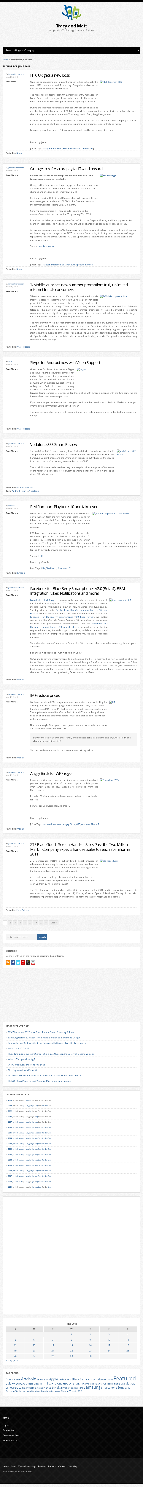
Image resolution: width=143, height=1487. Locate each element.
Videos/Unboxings (27, 1466)
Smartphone (109, 1387)
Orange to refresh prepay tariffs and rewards (67, 168)
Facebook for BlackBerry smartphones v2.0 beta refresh (62, 616)
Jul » (16, 1360)
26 (15, 1356)
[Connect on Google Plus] (28, 962)
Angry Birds (69, 824)
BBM (69, 1379)
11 (127, 1339)
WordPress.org (10, 1440)
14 (52, 1345)
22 (71, 1350)
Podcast (52, 1466)
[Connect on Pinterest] (23, 962)
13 (34, 1345)
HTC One (56, 1383)
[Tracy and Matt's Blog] (71, 19)
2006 (10, 1181)
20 (34, 1350)
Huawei (24, 491)
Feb (16, 1122)
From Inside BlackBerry (42, 600)
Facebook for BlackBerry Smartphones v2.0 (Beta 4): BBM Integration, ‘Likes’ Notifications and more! (77, 591)
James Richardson (16, 74)
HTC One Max (87, 1383)
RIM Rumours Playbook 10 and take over (64, 506)
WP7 (78, 824)
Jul (33, 1106)
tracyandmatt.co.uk (53, 148)
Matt (10, 361)
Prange (67, 264)
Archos (62, 1379)
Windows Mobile (39, 1391)
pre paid (81, 264)
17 (109, 1345)
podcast (74, 1388)
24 (109, 1350)
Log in (6, 1425)
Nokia (58, 1388)
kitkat (131, 1383)
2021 (10, 1116)
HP (41, 1383)
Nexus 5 (48, 1387)
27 (34, 1356)
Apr (23, 1106)
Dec (49, 1127)
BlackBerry (80, 1379)
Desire (110, 1379)
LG (16, 1387)
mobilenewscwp (47, 246)
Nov (46, 1106)
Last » (54, 922)
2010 (10, 1160)
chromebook (97, 1379)
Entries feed (9, 1430)
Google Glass (32, 1383)
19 (15, 1350)
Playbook (62, 568)
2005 (10, 1187)
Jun (30, 1100)
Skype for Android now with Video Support (65, 362)
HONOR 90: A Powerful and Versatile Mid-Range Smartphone (39, 1080)
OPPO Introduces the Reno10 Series (26, 1064)
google (20, 1383)
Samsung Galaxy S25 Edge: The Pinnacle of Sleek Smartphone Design (44, 1037)
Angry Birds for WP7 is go (51, 773)
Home (5, 59)
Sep (39, 1127)
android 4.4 (43, 1379)
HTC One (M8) (71, 1383)
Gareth (11, 505)
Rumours (20, 573)
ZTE (80, 1391)
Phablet (66, 1387)
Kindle (123, 1383)
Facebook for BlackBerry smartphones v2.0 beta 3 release (68, 625)
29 (71, 1356)
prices (89, 264)
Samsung (92, 1387)
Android (16, 491)
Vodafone (34, 491)
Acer (8, 1379)
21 (52, 1350)
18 (127, 1345)
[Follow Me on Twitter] (18, 962)
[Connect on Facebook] (13, 962)
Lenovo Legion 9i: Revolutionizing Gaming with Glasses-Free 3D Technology (47, 1043)
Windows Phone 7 (90, 824)
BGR (40, 556)
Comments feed (11, 1435)
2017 (10, 1122)
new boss (73, 148)
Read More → (12, 81)
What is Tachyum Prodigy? (21, 1059)
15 (71, 1345)
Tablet (19, 1391)
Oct (43, 1106)
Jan (14, 1122)
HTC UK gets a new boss (50, 75)
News (19, 153)
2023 (10, 1106)
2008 (10, 1170)
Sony (120, 1387)
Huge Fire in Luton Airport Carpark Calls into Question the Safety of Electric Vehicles (51, 1053)
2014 (10, 1138)
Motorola (31, 1387)
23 (90, 1350)
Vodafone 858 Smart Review (53, 444)
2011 (10, 1154)
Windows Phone (59, 1391)
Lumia (22, 1387)
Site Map (72, 1466)
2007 (10, 1176)
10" (69, 568)
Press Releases (23, 347)
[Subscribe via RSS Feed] (8, 962)
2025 (10, 1100)
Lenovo (10, 1387)
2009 (10, 1165)
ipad (109, 1383)
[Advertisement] (71, 39)
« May (9, 1360)
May (27, 1100)
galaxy (10, 1383)
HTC (65, 148)
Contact (62, 1466)
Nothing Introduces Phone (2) (23, 1070)
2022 (10, 1111)
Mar (20, 1122)
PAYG (74, 264)
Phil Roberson (85, 148)
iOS (105, 1383)
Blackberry (51, 568)
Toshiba (27, 1391)
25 (127, 1350)
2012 (10, 1149)
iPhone (116, 1383)
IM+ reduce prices (45, 695)
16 (90, 1345)
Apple (53, 1379)
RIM (43, 568)
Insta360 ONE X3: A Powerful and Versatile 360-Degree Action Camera (44, 1075)
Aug (36, 1106)
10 (35, 922)
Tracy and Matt (71, 26)
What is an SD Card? (18, 1048)
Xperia (73, 1391)
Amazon (16, 1379)
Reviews (29, 487)
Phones (20, 487)
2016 (10, 1127)
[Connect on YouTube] (33, 962)
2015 (10, 1133)
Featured (124, 1378)
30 (90, 1356)
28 (52, 1356)
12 (15, 1345)
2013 (10, 1143)
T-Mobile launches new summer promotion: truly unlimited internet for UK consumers (79, 287)
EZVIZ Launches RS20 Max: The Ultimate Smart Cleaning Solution (41, 1032)
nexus (40, 1388)
